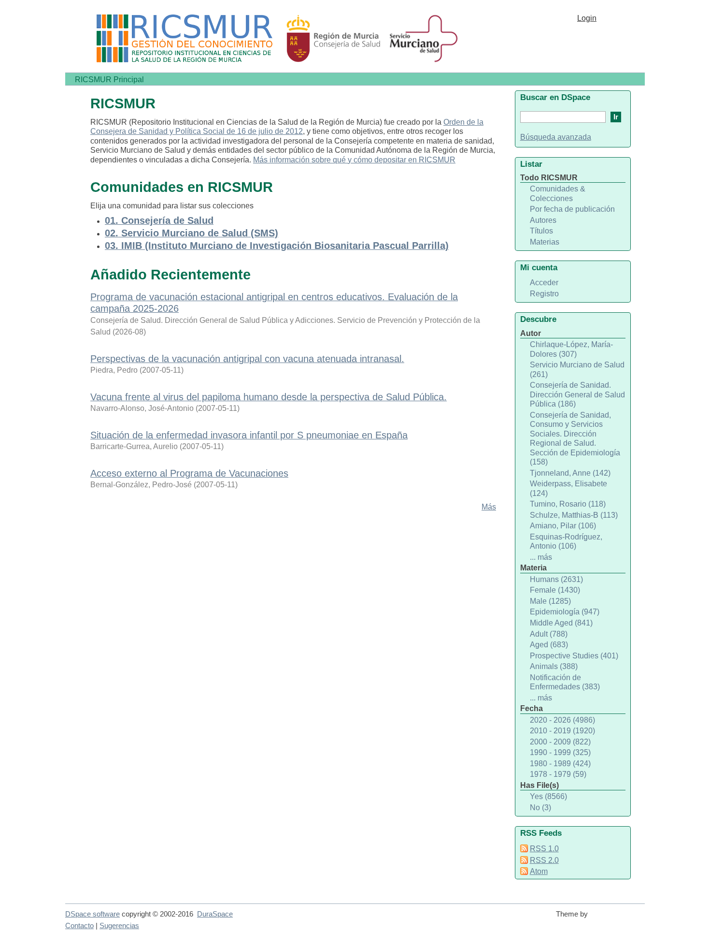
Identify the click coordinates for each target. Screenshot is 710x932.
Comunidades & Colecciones (557, 194)
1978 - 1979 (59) (558, 774)
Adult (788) (549, 634)
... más (541, 557)
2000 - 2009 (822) (560, 742)
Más (489, 507)
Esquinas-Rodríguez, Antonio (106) (566, 542)
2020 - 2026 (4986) (562, 720)
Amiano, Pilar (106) (563, 526)
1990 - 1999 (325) (560, 752)
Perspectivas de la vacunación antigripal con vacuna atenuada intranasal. (247, 358)
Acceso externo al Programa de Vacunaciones (189, 473)
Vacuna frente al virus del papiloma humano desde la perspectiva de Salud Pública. (268, 397)
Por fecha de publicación (572, 209)
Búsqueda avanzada (555, 137)
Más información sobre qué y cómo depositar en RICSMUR (354, 160)
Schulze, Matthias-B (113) (574, 515)
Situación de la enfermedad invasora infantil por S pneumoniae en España (249, 435)
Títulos (541, 231)
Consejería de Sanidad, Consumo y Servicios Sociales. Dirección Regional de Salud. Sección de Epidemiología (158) (575, 438)
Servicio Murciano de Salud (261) (577, 370)
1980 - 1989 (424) (560, 763)
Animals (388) (554, 666)
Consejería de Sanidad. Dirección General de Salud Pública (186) (577, 394)
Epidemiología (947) (564, 612)
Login (586, 18)
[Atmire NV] (618, 918)
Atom (539, 871)
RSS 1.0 (544, 849)
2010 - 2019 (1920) (562, 731)
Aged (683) (549, 645)
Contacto (79, 926)
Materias (544, 242)
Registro (544, 294)
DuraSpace (215, 914)
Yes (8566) (548, 796)
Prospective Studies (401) (574, 656)
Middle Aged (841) (561, 623)
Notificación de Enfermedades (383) (565, 682)
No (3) (540, 807)
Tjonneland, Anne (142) (570, 473)
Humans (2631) (556, 579)
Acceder (544, 282)
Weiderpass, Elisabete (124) (568, 488)
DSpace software (92, 914)
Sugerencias (119, 926)
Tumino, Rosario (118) (568, 504)
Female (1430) (555, 590)
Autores (543, 220)
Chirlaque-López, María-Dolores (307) (571, 349)
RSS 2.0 (544, 860)
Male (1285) (550, 601)
